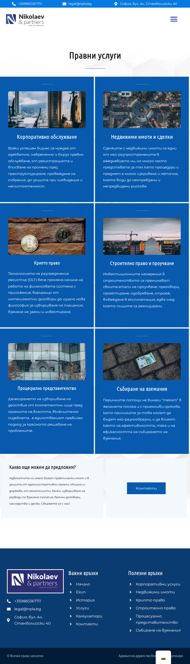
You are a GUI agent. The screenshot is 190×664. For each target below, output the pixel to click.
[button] (174, 19)
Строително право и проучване (142, 262)
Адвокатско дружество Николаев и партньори (151, 655)
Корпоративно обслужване (47, 136)
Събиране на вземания (142, 388)
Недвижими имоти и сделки (142, 136)
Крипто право (47, 263)
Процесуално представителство (47, 388)
